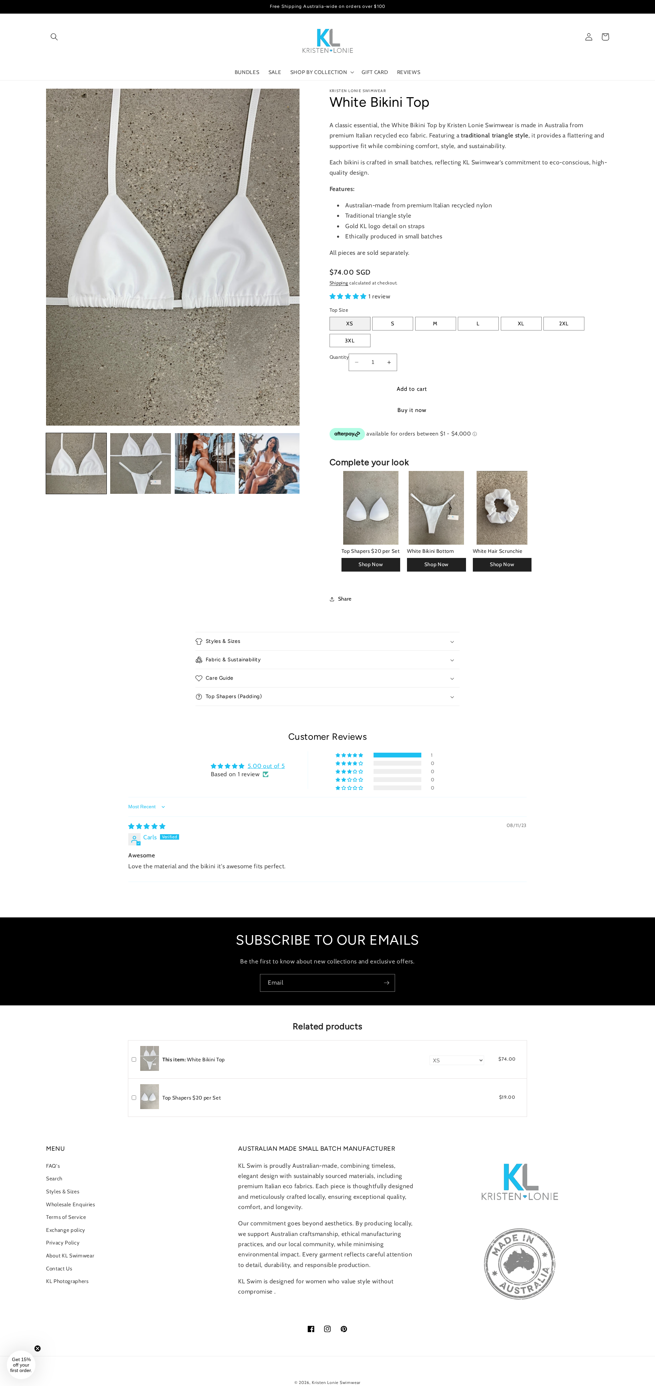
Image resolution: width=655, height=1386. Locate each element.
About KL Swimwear (70, 1255)
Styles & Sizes (62, 1191)
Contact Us (59, 1268)
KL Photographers (67, 1281)
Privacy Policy (62, 1242)
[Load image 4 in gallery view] (269, 463)
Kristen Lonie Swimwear (336, 1382)
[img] (146, 826)
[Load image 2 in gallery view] (140, 463)
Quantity (339, 357)
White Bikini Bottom (430, 551)
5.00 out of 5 (266, 765)
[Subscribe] (386, 983)
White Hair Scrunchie (498, 551)
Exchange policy (65, 1230)
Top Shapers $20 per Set (370, 551)
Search (54, 1178)
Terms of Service (66, 1217)
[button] (54, 37)
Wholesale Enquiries (70, 1204)
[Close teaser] (37, 1348)
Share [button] (345, 598)
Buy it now (412, 410)
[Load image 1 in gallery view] (76, 463)
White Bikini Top (193, 1060)
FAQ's (53, 1166)
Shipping (339, 282)
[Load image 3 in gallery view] (205, 463)
